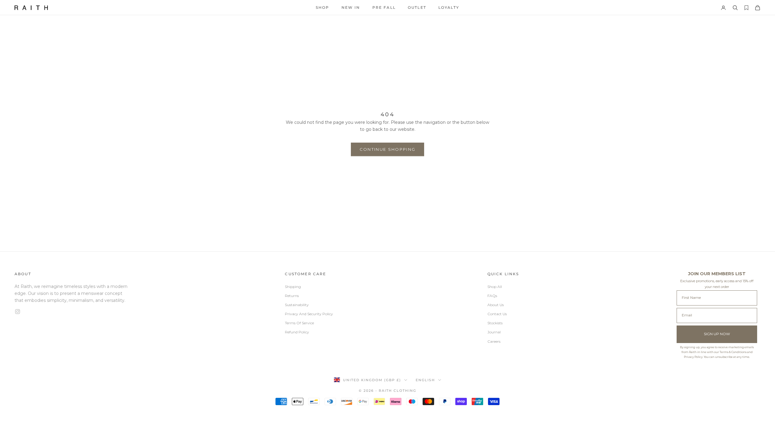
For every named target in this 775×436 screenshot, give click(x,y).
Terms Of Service (299, 323)
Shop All (494, 286)
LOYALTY (448, 7)
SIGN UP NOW (717, 334)
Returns (292, 295)
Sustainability (297, 304)
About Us (495, 304)
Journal (494, 332)
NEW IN (350, 7)
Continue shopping (388, 149)
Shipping (293, 286)
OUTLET (417, 7)
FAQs (492, 295)
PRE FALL (384, 7)
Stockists (495, 323)
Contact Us (497, 314)
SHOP (322, 7)
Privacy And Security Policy (309, 314)
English (425, 380)
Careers (493, 341)
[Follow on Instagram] (73, 312)
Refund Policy (297, 332)
